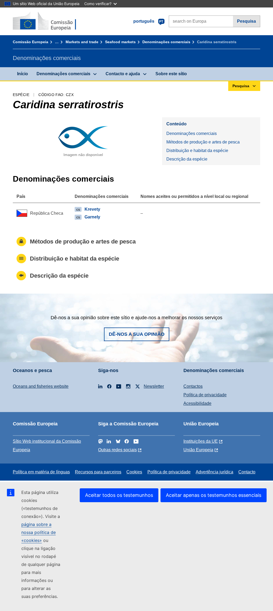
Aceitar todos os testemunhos (119, 495)
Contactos (193, 386)
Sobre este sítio (171, 73)
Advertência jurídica (214, 472)
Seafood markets (120, 42)
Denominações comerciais (166, 42)
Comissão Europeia (30, 42)
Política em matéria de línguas (41, 472)
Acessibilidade (197, 403)
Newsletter (154, 386)
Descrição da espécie (186, 159)
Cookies (134, 472)
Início (22, 73)
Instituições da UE (200, 441)
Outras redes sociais (117, 450)
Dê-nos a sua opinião (136, 334)
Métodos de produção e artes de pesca (203, 142)
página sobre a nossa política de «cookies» (38, 532)
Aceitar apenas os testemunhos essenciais (213, 495)
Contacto (246, 472)
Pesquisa (246, 21)
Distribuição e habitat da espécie (197, 150)
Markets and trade (82, 42)
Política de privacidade (205, 395)
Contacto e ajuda (123, 73)
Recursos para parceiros (98, 472)
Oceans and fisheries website (41, 386)
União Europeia (198, 450)
